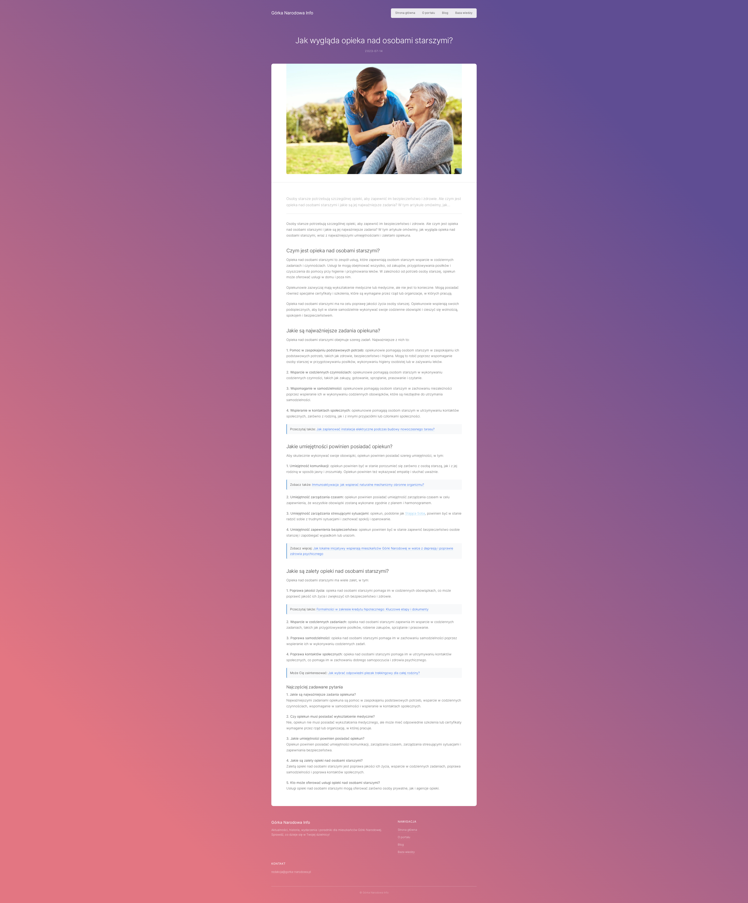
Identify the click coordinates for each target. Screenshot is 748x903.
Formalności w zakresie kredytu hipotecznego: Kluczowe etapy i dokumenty (373, 609)
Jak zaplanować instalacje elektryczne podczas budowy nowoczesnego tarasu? (376, 429)
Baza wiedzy (463, 13)
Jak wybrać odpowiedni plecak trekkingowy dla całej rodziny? (374, 673)
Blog (445, 13)
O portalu (428, 13)
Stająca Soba (415, 513)
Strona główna (405, 13)
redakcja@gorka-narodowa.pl (291, 872)
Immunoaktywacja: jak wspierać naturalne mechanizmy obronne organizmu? (368, 485)
